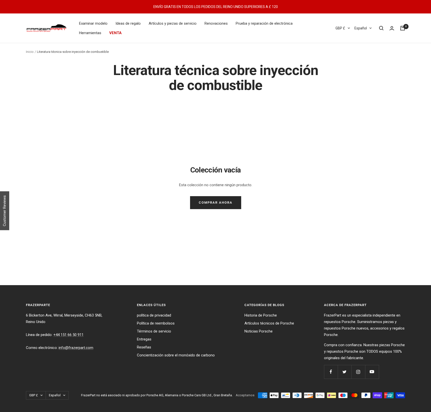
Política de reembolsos (156, 323)
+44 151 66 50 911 (68, 334)
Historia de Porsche (260, 315)
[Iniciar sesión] (392, 28)
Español (360, 28)
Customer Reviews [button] (4, 210)
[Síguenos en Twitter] (344, 372)
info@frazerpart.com (76, 347)
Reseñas (144, 347)
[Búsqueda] (381, 28)
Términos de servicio (154, 331)
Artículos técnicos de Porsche (269, 323)
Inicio (30, 52)
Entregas (144, 339)
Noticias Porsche (258, 331)
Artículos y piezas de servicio (173, 23)
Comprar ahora (215, 202)
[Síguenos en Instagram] (358, 372)
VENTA (115, 33)
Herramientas (90, 33)
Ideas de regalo (128, 23)
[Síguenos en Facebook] (331, 372)
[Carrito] (402, 28)
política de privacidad (154, 315)
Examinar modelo (93, 23)
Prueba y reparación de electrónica (264, 23)
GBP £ (340, 28)
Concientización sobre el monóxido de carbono (176, 355)
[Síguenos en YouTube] (372, 372)
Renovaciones (216, 23)
